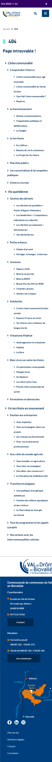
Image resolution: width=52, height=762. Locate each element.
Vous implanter (24, 422)
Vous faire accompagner (28, 466)
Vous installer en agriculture (30, 461)
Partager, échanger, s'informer (32, 254)
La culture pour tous (26, 381)
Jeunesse (15, 262)
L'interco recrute (19, 182)
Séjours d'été (23, 268)
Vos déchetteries (25, 234)
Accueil (6, 29)
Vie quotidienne (18, 191)
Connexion (12, 753)
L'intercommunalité (20, 63)
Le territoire (17, 138)
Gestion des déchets (21, 198)
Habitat (20, 347)
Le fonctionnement (21, 109)
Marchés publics (19, 162)
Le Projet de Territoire (27, 155)
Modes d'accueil (24, 249)
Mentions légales (15, 739)
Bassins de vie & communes (30, 150)
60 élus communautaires (28, 115)
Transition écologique (22, 483)
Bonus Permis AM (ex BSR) (30, 283)
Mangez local (23, 371)
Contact (20, 622)
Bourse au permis (25, 273)
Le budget (21, 130)
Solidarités (16, 301)
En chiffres (21, 145)
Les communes (23, 658)
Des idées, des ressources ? (30, 471)
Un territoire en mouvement (26, 408)
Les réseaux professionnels (30, 436)
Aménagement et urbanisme (30, 342)
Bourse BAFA (23, 278)
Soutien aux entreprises (23, 415)
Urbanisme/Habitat (21, 335)
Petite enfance (18, 242)
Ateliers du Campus (26, 293)
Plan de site (13, 732)
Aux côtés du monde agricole (26, 454)
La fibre (20, 352)
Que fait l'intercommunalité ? (31, 96)
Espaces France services (28, 318)
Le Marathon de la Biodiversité (32, 475)
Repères (20, 101)
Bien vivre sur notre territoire (27, 360)
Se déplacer (22, 376)
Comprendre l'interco (22, 69)
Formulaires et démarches (25, 399)
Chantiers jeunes (25, 288)
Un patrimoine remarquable (30, 367)
